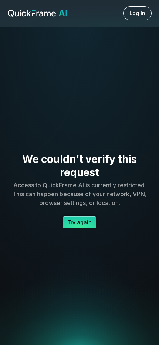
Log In (137, 13)
